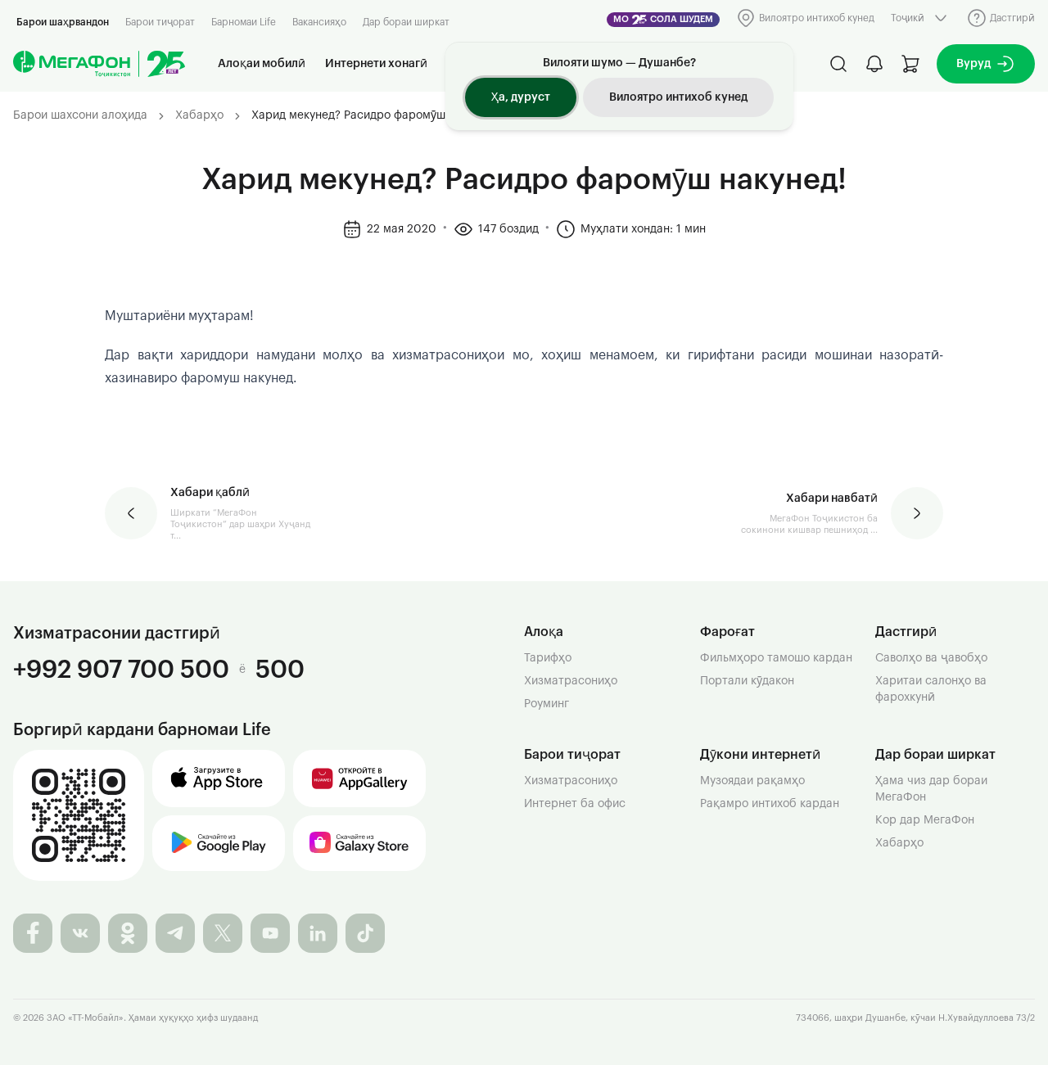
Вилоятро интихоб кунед (678, 97)
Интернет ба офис (575, 804)
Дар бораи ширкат (406, 22)
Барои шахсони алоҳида (80, 115)
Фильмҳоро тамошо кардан (776, 658)
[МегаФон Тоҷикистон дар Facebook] (32, 933)
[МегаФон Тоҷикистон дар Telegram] (175, 933)
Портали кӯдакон (747, 681)
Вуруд (973, 64)
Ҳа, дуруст (520, 97)
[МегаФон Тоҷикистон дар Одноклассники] (127, 933)
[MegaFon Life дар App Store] (218, 778)
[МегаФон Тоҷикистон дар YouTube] (270, 933)
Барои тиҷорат (160, 22)
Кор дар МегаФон (924, 820)
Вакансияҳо (319, 22)
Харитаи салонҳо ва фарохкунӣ (931, 689)
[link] (373, 116)
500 (280, 669)
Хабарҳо (199, 115)
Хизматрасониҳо (570, 681)
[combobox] (921, 18)
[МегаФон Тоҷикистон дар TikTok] (365, 933)
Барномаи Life (243, 22)
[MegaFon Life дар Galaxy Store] (359, 843)
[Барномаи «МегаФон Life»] (78, 815)
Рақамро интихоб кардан (769, 804)
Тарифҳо (547, 658)
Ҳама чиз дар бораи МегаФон (931, 789)
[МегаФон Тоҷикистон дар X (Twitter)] (222, 933)
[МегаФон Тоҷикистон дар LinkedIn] (317, 933)
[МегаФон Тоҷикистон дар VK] (80, 933)
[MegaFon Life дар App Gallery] (359, 778)
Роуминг (546, 704)
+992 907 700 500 (121, 669)
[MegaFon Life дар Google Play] (218, 843)
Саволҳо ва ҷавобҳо (931, 658)
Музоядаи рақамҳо (752, 781)
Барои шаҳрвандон (62, 22)
